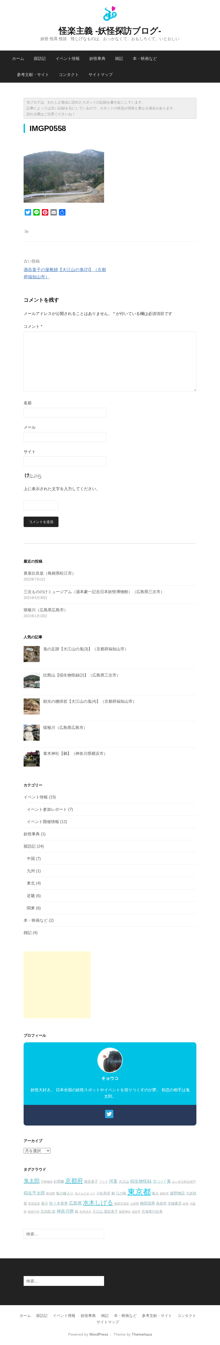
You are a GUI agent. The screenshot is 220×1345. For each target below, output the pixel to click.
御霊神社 (125, 1211)
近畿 (31, 895)
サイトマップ (101, 74)
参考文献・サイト (33, 74)
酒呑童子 (91, 1181)
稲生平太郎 (34, 1192)
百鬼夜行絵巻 (152, 1211)
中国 (31, 858)
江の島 (121, 1193)
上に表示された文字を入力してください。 (62, 488)
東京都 (139, 1191)
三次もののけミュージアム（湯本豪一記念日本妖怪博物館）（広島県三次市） (94, 591)
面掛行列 (33, 1211)
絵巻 (186, 1203)
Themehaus (142, 1334)
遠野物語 (177, 1193)
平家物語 (47, 1181)
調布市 (164, 1193)
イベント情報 (68, 58)
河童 (113, 1181)
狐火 (155, 1193)
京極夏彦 (175, 1203)
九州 (31, 871)
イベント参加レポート (47, 809)
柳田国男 (147, 1203)
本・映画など (145, 58)
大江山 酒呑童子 (105, 1211)
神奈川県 (65, 1211)
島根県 (161, 1203)
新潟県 (50, 1193)
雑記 (119, 58)
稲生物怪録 (141, 1181)
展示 (44, 1203)
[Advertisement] (57, 984)
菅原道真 (34, 1203)
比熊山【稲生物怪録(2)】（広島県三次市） (81, 675)
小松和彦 (103, 1193)
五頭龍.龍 (48, 1211)
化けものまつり (85, 1193)
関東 (31, 908)
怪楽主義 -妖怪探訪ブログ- (110, 31)
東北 (31, 883)
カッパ (159, 1181)
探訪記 (40, 58)
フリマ (103, 1181)
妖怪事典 (97, 58)
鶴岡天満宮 (121, 1203)
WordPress (98, 1334)
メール (30, 427)
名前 (28, 403)
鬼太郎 (32, 1181)
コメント (33, 326)
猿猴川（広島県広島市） (46, 610)
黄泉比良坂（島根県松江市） (50, 573)
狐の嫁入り (65, 1193)
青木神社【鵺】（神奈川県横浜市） (75, 753)
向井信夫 (85, 1211)
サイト (30, 451)
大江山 (124, 1181)
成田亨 (136, 1211)
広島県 (75, 1203)
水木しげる (98, 1202)
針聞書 (59, 1181)
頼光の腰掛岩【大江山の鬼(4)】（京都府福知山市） (90, 701)
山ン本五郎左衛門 (184, 1181)
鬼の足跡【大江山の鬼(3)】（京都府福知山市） (86, 649)
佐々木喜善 (58, 1203)
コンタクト (69, 74)
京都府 (74, 1180)
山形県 (134, 1203)
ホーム (18, 58)
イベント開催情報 (43, 821)
